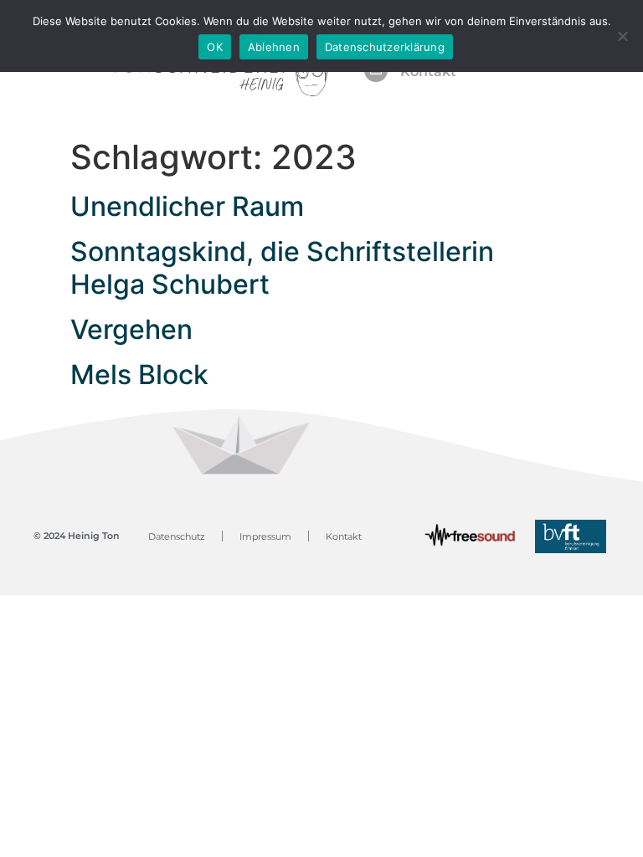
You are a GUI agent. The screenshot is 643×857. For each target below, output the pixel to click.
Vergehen (131, 329)
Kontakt (344, 536)
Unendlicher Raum (187, 206)
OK (215, 47)
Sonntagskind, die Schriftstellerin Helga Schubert (282, 267)
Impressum (265, 536)
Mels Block (139, 374)
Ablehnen (274, 47)
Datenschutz (176, 536)
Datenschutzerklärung (385, 47)
